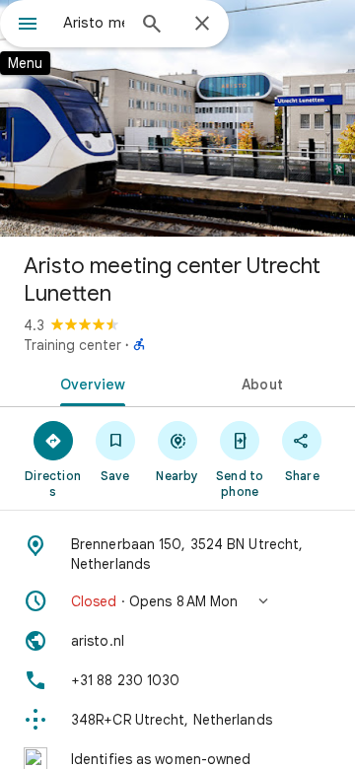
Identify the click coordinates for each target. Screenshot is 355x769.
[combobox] (93, 23)
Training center (72, 345)
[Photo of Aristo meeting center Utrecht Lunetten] (177, 118)
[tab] (89, 382)
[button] (177, 601)
